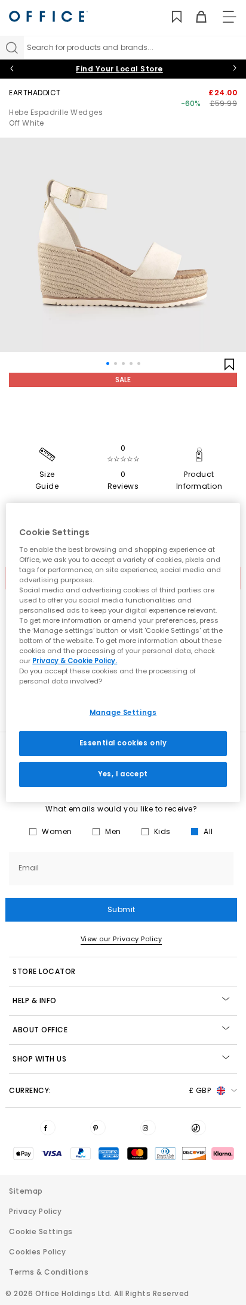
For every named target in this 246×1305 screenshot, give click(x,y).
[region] (122, 652)
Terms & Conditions (48, 1272)
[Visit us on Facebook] (48, 1127)
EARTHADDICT (35, 93)
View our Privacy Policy (121, 939)
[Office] (48, 16)
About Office (40, 1030)
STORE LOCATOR (44, 971)
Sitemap (26, 1191)
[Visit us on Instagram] (148, 1127)
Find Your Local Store (119, 69)
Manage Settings (123, 712)
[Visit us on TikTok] (198, 1127)
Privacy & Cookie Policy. (74, 661)
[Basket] (194, 17)
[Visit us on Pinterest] (98, 1127)
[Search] (12, 47)
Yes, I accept (122, 774)
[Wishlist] (170, 17)
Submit (121, 909)
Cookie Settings (41, 1231)
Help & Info (35, 1000)
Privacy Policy (35, 1211)
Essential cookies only (123, 743)
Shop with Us (39, 1059)
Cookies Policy (37, 1252)
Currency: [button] (110, 1090)
